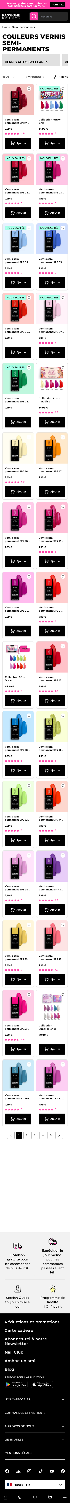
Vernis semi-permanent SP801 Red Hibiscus (50, 609)
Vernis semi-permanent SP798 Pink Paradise (16, 539)
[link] (11, 1135)
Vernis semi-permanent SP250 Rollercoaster (16, 957)
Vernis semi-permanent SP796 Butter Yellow (16, 470)
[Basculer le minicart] (49, 1497)
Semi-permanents (23, 27)
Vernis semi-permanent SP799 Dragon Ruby (50, 539)
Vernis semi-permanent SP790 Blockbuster (16, 748)
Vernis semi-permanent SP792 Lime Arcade (16, 818)
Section (12, 1298)
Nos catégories (17, 1399)
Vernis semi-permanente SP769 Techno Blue (17, 1097)
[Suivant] (59, 1135)
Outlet (23, 1298)
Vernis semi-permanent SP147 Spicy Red (16, 121)
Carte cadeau (19, 1330)
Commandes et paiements (25, 1413)
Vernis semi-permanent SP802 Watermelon (16, 191)
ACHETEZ (58, 4)
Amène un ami (20, 1360)
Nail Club (14, 1352)
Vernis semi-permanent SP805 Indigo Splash (50, 260)
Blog (9, 1369)
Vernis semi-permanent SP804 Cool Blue (16, 260)
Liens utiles (14, 1439)
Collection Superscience (47, 1027)
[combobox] (48, 16)
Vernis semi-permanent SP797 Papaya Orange (50, 470)
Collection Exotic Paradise (50, 400)
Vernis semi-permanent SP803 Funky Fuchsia (50, 191)
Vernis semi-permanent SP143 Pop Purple (50, 888)
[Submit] (34, 16)
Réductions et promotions (32, 1322)
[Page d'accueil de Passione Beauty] (11, 16)
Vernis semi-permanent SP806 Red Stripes (16, 330)
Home (6, 27)
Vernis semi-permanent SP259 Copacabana (16, 1027)
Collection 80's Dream (15, 679)
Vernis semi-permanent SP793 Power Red (50, 679)
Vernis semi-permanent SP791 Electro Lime (50, 748)
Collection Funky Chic (50, 121)
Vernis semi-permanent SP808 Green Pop (16, 400)
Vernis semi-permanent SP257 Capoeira (50, 957)
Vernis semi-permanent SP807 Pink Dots (50, 330)
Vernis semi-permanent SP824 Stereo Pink (16, 888)
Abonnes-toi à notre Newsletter (26, 1341)
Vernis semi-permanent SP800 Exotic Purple (16, 609)
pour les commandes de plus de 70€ (17, 1264)
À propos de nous (19, 1426)
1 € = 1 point (53, 1306)
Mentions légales (19, 1453)
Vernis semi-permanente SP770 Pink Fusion (51, 1097)
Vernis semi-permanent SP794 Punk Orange (50, 818)
